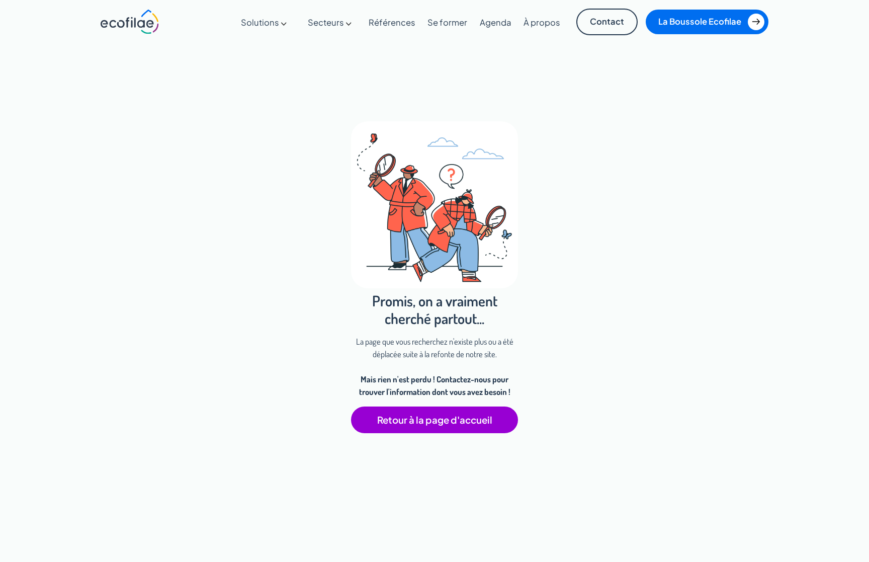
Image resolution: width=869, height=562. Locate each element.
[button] (264, 23)
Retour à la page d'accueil (434, 420)
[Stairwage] (130, 22)
